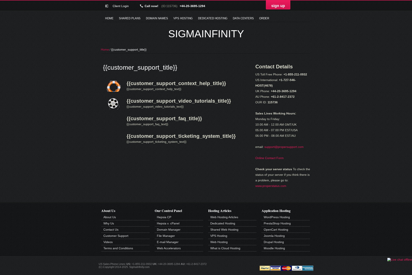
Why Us (108, 223)
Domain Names (157, 18)
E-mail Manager (168, 242)
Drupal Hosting (274, 242)
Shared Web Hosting (224, 229)
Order (264, 18)
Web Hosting (219, 242)
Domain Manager (168, 229)
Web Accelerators (169, 248)
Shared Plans (130, 18)
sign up (278, 6)
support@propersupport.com (284, 147)
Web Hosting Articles (224, 217)
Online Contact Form (269, 158)
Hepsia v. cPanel (168, 223)
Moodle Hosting (274, 248)
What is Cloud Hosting (225, 248)
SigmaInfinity (206, 34)
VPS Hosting (183, 18)
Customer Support (115, 235)
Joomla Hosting (274, 235)
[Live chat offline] (399, 259)
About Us (109, 217)
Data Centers (243, 18)
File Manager (166, 235)
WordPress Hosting (277, 217)
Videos (108, 242)
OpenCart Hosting (276, 229)
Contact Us (110, 229)
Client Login (121, 6)
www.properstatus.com (270, 186)
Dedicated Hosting (212, 18)
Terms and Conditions (118, 248)
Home (109, 18)
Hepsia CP (164, 217)
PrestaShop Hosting (277, 223)
